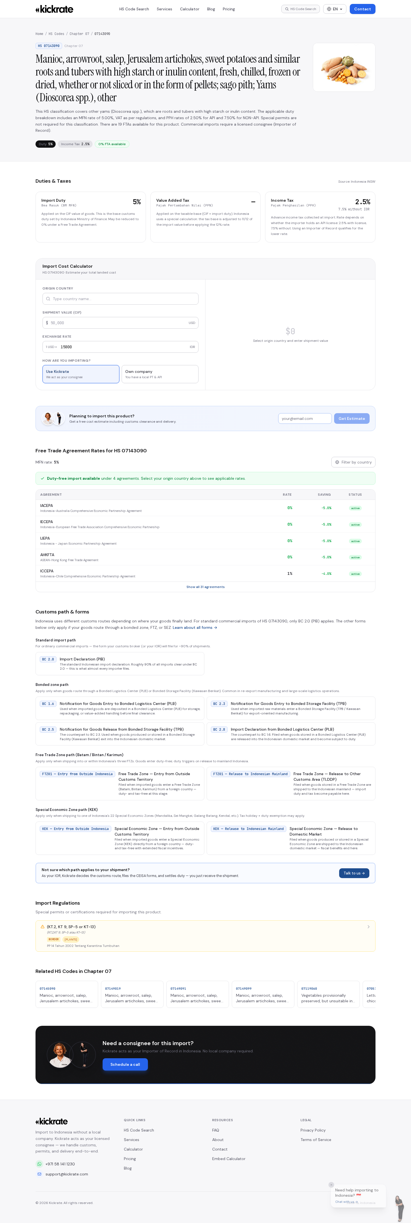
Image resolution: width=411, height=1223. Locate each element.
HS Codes (56, 34)
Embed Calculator (228, 1158)
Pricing (229, 8)
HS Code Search (134, 8)
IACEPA (46, 505)
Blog (211, 8)
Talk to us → (354, 873)
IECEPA (46, 521)
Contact (362, 8)
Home (39, 34)
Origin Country (57, 288)
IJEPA (45, 538)
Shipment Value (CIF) (62, 312)
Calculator (189, 8)
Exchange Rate (57, 336)
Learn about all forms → (195, 627)
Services (164, 8)
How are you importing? (66, 360)
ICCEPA (46, 570)
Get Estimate (352, 418)
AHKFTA (47, 554)
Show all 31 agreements (205, 587)
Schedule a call (125, 1064)
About (218, 1139)
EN (335, 8)
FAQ (215, 1130)
